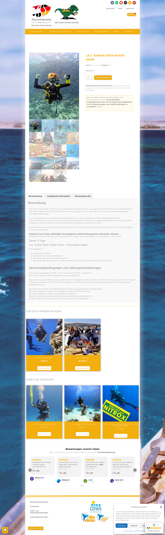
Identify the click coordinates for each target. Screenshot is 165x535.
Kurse (110, 65)
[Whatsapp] (116, 2)
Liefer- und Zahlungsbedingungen (39, 512)
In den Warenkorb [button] (44, 368)
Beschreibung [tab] (35, 196)
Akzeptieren (121, 526)
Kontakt (128, 31)
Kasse (120, 8)
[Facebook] (112, 2)
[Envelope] (121, 2)
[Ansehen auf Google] (36, 473)
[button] (161, 507)
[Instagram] (125, 2)
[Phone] (130, 2)
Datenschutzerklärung (140, 530)
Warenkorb (130, 8)
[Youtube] (134, 2)
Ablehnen (134, 526)
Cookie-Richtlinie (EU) (39, 517)
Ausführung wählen (82, 368)
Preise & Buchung (101, 31)
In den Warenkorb (103, 78)
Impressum (34, 506)
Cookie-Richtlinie (128, 530)
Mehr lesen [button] (36, 469)
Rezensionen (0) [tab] (83, 196)
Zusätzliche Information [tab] (58, 196)
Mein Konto (110, 8)
